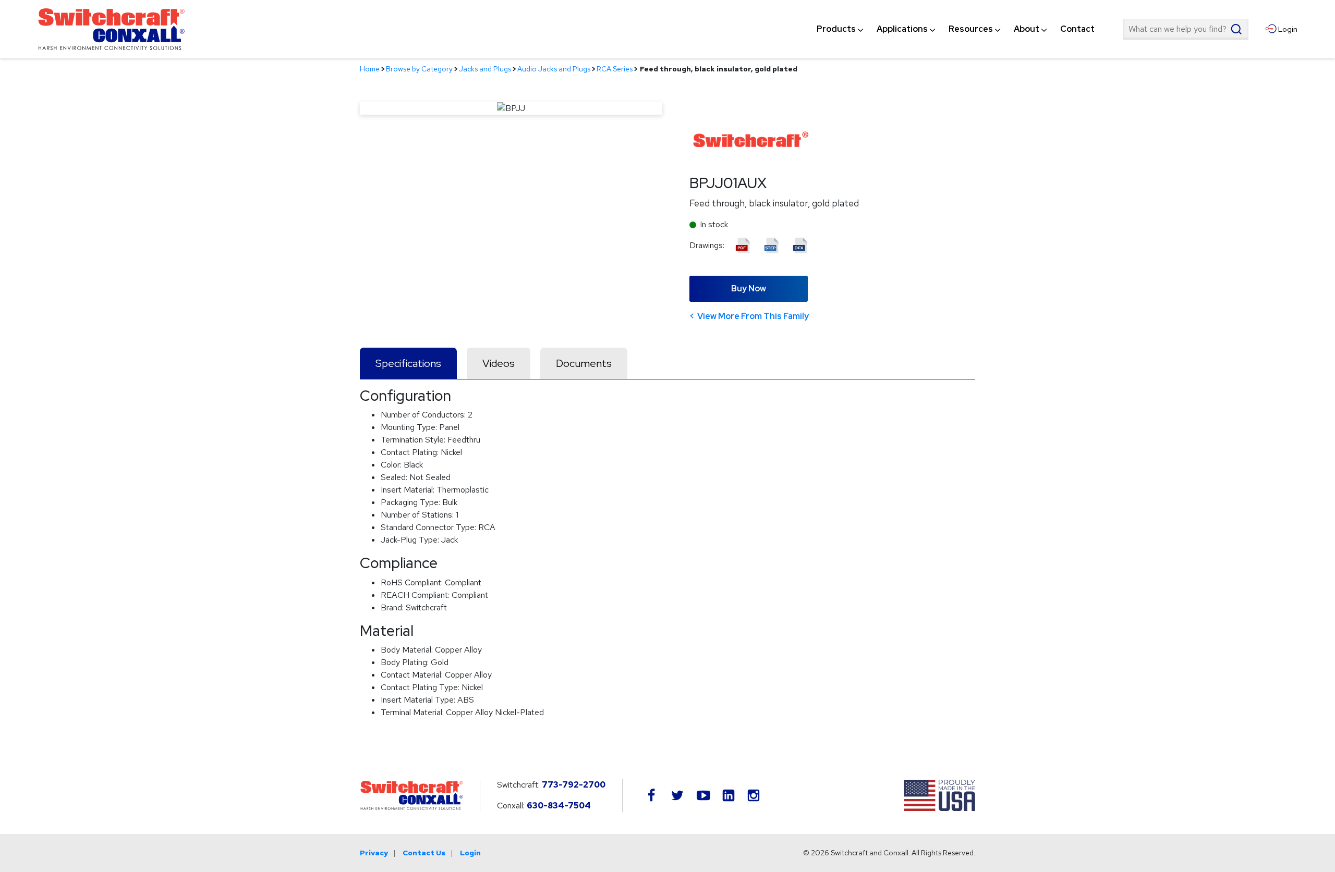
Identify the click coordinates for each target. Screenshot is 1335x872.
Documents (584, 363)
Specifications (408, 363)
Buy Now (748, 288)
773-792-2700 (573, 784)
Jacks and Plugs (485, 68)
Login (470, 852)
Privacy (374, 852)
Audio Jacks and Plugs (553, 68)
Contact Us (424, 852)
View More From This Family (753, 316)
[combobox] (1185, 29)
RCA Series (615, 68)
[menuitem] (836, 29)
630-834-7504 (559, 805)
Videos (498, 363)
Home (370, 68)
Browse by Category (419, 68)
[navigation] (955, 29)
